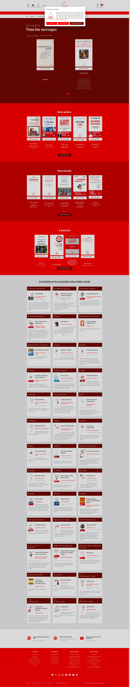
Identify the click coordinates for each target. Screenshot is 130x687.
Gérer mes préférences (77, 23)
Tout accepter (52, 23)
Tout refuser (63, 23)
